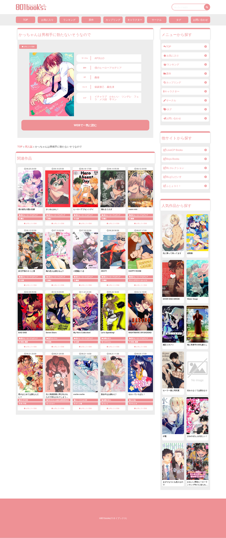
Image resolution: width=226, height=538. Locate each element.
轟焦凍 (110, 87)
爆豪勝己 (99, 87)
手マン (113, 99)
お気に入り (47, 19)
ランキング (69, 19)
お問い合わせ (200, 19)
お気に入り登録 (29, 46)
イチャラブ (101, 96)
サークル (157, 19)
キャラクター (134, 19)
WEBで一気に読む (85, 125)
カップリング (113, 19)
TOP (25, 19)
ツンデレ (126, 96)
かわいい (114, 96)
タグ (178, 19)
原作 (91, 19)
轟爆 (97, 77)
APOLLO (99, 58)
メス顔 (103, 99)
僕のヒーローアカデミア (108, 67)
